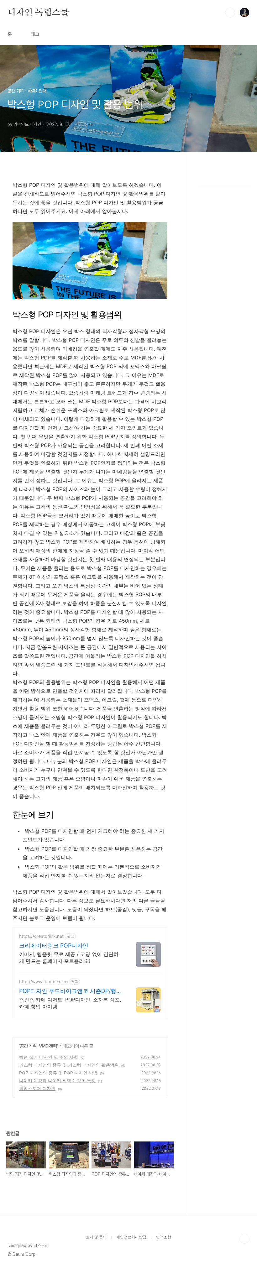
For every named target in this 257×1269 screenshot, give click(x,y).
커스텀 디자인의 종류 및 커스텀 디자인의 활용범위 (69, 1065)
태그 (35, 34)
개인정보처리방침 (131, 1237)
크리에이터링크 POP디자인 (53, 945)
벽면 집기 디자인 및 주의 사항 (48, 1057)
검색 (230, 12)
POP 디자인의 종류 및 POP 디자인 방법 (58, 1072)
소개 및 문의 (96, 1237)
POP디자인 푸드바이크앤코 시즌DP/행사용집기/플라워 (70, 991)
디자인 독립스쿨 (38, 12)
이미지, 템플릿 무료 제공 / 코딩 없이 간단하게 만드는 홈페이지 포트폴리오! (68, 957)
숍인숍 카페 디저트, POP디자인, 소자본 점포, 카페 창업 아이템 (70, 1003)
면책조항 (163, 1237)
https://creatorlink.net (41, 936)
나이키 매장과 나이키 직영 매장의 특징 (57, 1080)
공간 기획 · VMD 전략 (38, 1045)
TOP (244, 1239)
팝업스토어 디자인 (37, 1088)
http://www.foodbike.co (43, 981)
